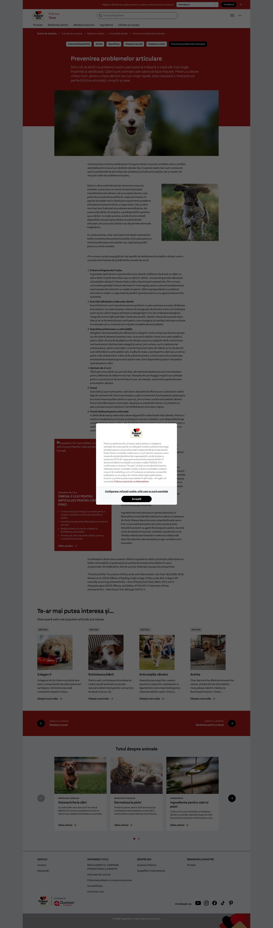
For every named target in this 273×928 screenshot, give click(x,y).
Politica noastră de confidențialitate (131, 481)
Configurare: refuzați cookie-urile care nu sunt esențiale (136, 491)
